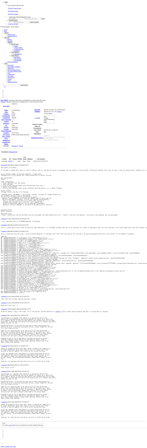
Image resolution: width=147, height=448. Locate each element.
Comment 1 (4, 218)
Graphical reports (19, 49)
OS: (6, 125)
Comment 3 (4, 231)
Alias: (6, 112)
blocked (21, 146)
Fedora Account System (14, 8)
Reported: (37, 109)
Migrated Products (12, 82)
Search (6, 33)
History (59, 111)
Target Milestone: (6, 131)
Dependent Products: (37, 138)
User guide (10, 76)
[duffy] (49, 121)
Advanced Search (12, 36)
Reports (10, 42)
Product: (6, 114)
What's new (10, 68)
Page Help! (10, 65)
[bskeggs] (49, 118)
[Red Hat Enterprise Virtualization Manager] (54, 137)
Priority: (6, 127)
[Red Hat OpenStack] (54, 138)
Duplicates (17, 50)
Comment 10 (4, 371)
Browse (9, 39)
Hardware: (6, 123)
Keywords (6, 106)
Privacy (3, 446)
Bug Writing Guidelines (13, 66)
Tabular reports (18, 47)
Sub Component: (6, 119)
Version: (6, 121)
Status (6, 110)
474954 (10, 161)
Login (6, 2)
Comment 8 (4, 346)
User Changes (18, 54)
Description (4, 165)
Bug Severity (17, 59)
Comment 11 (4, 402)
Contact (9, 79)
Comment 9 (4, 365)
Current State (15, 44)
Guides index (11, 74)
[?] (5, 87)
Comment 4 (4, 296)
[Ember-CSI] (54, 135)
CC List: (37, 118)
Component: (6, 117)
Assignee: (6, 133)
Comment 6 (4, 309)
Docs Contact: (6, 136)
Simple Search (11, 34)
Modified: (37, 111)
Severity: (6, 129)
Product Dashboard (12, 62)
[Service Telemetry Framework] (54, 140)
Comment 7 (4, 315)
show (50, 113)
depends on (15, 146)
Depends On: (6, 142)
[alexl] (49, 116)
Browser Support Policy (13, 70)
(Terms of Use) (13, 152)
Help (6, 63)
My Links (7, 37)
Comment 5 (4, 302)
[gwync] (49, 122)
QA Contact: (6, 134)
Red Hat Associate (12, 11)
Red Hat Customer (12, 14)
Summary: (3, 102)
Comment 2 (4, 225)
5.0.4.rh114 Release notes (14, 71)
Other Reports (15, 52)
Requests (9, 41)
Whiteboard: (6, 140)
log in (10, 425)
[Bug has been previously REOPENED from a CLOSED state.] (14, 104)
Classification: (6, 116)
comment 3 (58, 311)
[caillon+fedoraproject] (49, 119)
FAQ (8, 73)
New (5, 31)
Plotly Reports (15, 55)
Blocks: (6, 144)
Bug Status (17, 57)
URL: (6, 138)
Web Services (11, 77)
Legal (9, 80)
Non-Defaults (18, 60)
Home (5, 29)
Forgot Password (12, 20)
